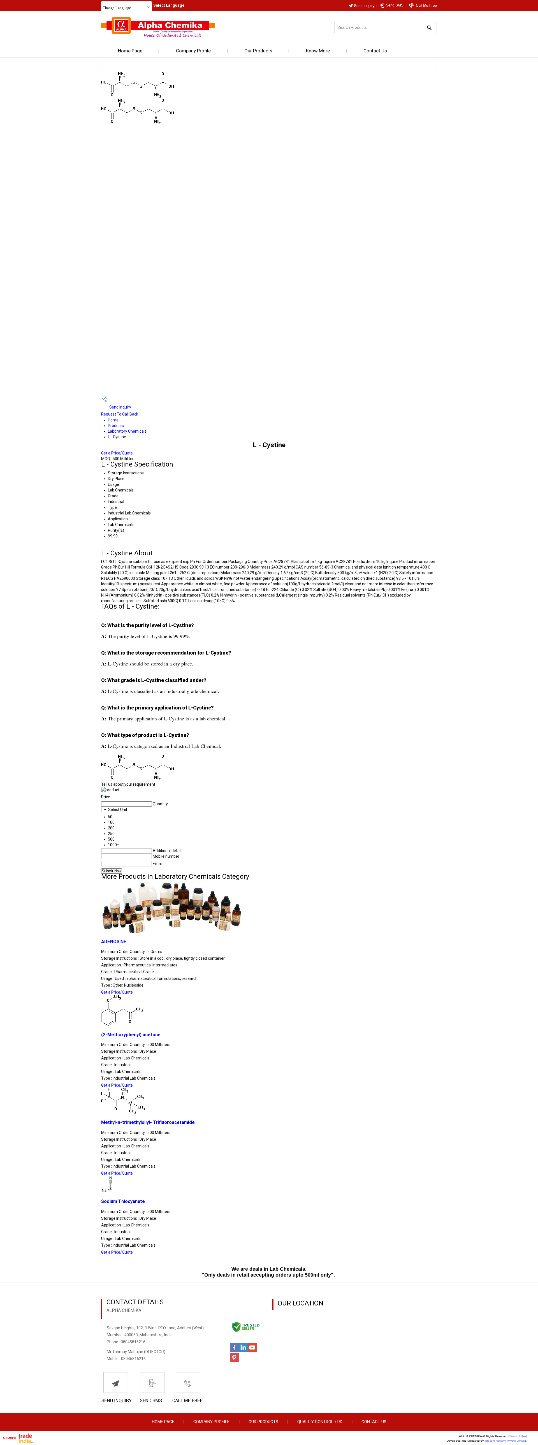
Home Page (130, 51)
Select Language (168, 5)
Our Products (258, 51)
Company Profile (193, 51)
